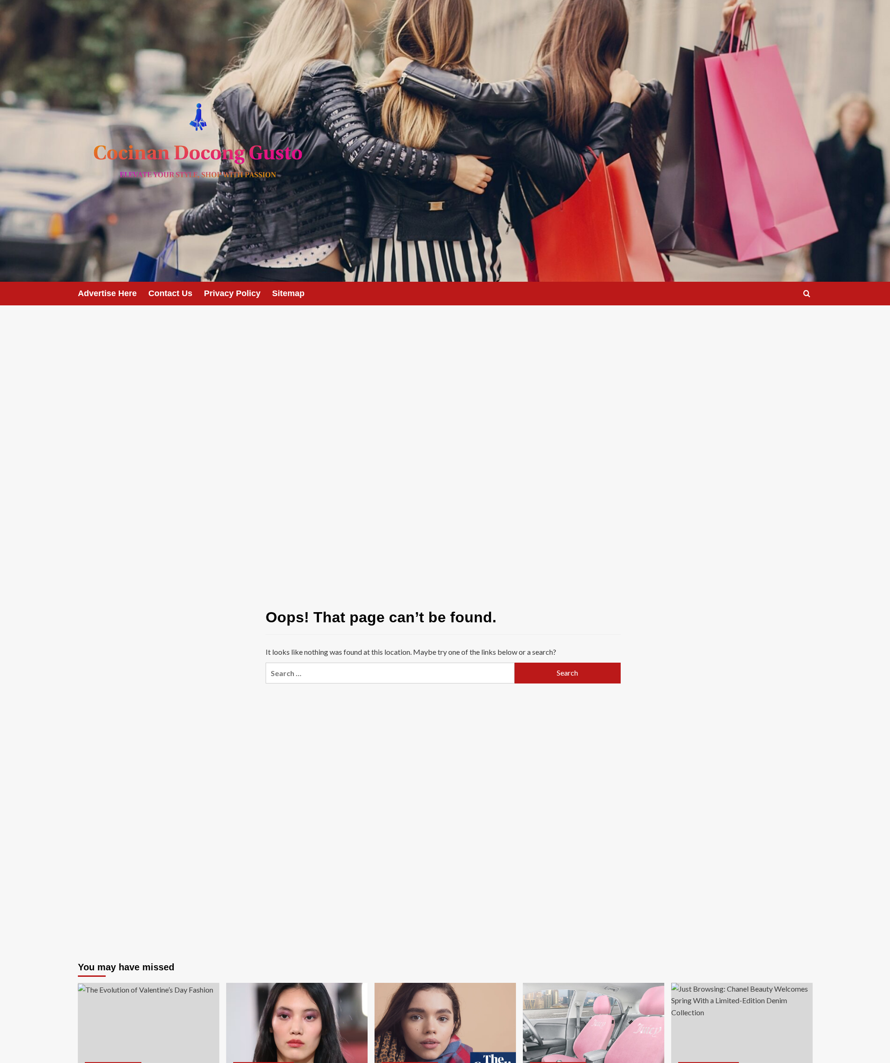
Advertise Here (107, 293)
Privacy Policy (232, 293)
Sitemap (288, 293)
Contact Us (170, 293)
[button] (807, 293)
